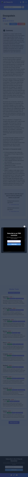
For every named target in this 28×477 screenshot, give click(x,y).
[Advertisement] (14, 270)
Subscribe (14, 244)
